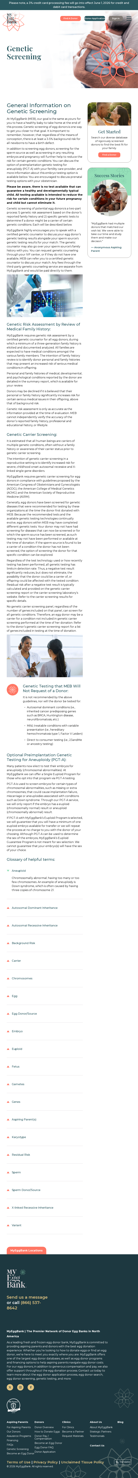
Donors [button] (39, 1422)
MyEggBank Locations (26, 1250)
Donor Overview (44, 1427)
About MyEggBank (101, 1427)
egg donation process (62, 1370)
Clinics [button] (66, 1422)
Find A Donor (70, 18)
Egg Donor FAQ (44, 1447)
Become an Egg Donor (20, 1453)
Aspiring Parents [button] (17, 1422)
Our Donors (13, 1431)
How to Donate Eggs (47, 1431)
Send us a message (27, 1297)
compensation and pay (81, 1366)
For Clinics (68, 1427)
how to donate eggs (73, 1350)
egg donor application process (57, 1374)
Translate (124, 1461)
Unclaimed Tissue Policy (82, 1462)
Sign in (115, 18)
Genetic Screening (18, 1449)
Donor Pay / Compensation (43, 1437)
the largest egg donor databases (38, 1358)
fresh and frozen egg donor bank (45, 1342)
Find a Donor (109, 155)
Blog (120, 1422)
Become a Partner (73, 1431)
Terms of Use (18, 1462)
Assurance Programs (19, 1436)
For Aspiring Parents (19, 1427)
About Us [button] (96, 1422)
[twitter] (10, 1387)
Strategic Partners (100, 1431)
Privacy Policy (45, 1462)
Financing (12, 1440)
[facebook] (31, 1387)
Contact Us (97, 1445)
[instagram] (20, 1387)
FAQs (10, 1444)
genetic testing (46, 1378)
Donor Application (95, 18)
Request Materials (72, 1436)
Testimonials (97, 1436)
